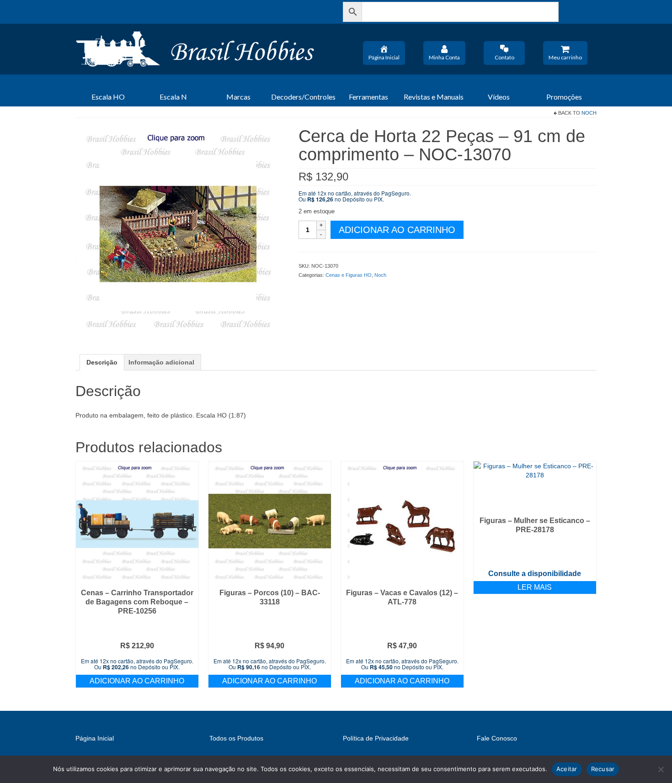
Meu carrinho (565, 57)
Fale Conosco (497, 738)
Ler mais (534, 587)
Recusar (603, 768)
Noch (589, 113)
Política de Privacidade (376, 738)
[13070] (180, 230)
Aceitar (566, 768)
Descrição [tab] (101, 362)
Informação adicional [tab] (161, 362)
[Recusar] (660, 769)
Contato (504, 57)
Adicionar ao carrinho (397, 230)
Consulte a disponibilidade (534, 573)
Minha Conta (444, 57)
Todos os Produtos (236, 738)
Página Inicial (384, 57)
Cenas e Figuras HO (348, 275)
